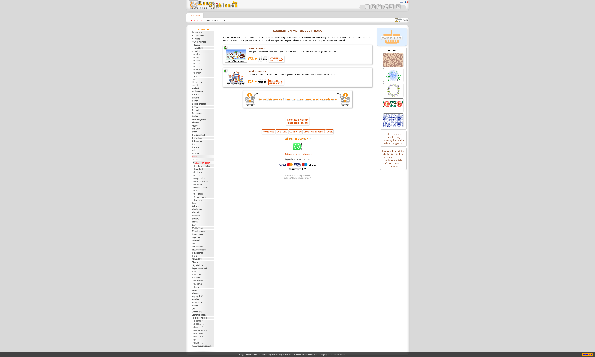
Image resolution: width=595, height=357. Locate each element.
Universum (196, 274)
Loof (194, 224)
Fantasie (196, 128)
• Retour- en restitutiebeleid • (297, 154)
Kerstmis (198, 283)
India (194, 150)
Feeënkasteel (199, 169)
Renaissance (197, 252)
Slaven (195, 262)
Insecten (195, 153)
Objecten (196, 237)
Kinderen (198, 63)
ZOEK (330, 131)
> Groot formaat (199, 41)
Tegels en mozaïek (199, 268)
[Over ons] (373, 8)
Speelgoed (198, 193)
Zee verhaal (199, 200)
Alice (196, 159)
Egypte (195, 125)
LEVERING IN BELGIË (314, 131)
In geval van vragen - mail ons (297, 159)
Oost (194, 243)
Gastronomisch (198, 134)
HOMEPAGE (268, 131)
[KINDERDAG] (200, 330)
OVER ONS (282, 131)
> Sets (194, 79)
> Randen (196, 51)
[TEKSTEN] (199, 342)
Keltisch (195, 206)
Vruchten (196, 299)
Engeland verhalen (202, 165)
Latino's (195, 218)
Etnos (196, 57)
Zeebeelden (197, 311)
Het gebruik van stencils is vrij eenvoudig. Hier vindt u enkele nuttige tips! (393, 138)
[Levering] (386, 8)
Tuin (194, 271)
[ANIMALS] (199, 324)
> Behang (196, 38)
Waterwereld (197, 302)
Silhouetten (197, 259)
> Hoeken (196, 44)
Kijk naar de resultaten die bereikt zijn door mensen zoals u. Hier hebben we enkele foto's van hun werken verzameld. (393, 158)
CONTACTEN (295, 131)
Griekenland (197, 141)
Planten (197, 72)
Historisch (196, 147)
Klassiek (197, 66)
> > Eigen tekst (198, 35)
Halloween (198, 280)
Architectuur (197, 91)
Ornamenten (197, 246)
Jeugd (194, 156)
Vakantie (196, 277)
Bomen (195, 100)
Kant (194, 203)
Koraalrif (196, 215)
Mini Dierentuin (201, 181)
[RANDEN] (199, 339)
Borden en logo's (199, 103)
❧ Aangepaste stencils (202, 345)
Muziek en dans (198, 231)
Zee (195, 75)
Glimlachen (197, 138)
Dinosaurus (197, 113)
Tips (224, 20)
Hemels (195, 144)
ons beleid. (340, 354)
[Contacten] (380, 8)
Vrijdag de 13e (198, 296)
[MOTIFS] (198, 333)
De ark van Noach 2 (257, 71)
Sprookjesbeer (200, 196)
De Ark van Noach (202, 162)
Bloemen (195, 97)
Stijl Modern (197, 265)
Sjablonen (194, 15)
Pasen (196, 286)
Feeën (194, 131)
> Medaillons (197, 48)
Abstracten (197, 82)
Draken (195, 116)
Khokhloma (197, 209)
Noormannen (197, 234)
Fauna (197, 60)
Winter (195, 305)
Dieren (195, 107)
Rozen (194, 255)
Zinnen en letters (199, 314)
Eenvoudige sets (199, 119)
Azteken (195, 94)
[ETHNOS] (198, 327)
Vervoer (195, 290)
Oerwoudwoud (200, 187)
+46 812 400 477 (302, 138)
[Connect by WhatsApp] (297, 149)
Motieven (198, 69)
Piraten (197, 190)
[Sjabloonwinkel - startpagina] (213, 8)
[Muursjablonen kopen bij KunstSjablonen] (367, 8)
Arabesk (195, 88)
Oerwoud (196, 240)
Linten (195, 221)
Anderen (197, 54)
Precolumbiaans (199, 249)
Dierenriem (196, 110)
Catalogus (196, 20)
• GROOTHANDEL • (200, 318)
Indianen (198, 172)
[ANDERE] (198, 321)
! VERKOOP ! (197, 32)
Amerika (195, 85)
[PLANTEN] (199, 336)
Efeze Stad (196, 122)
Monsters (212, 20)
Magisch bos (199, 178)
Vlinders (195, 293)
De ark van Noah (256, 48)
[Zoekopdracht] (392, 8)
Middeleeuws (197, 228)
